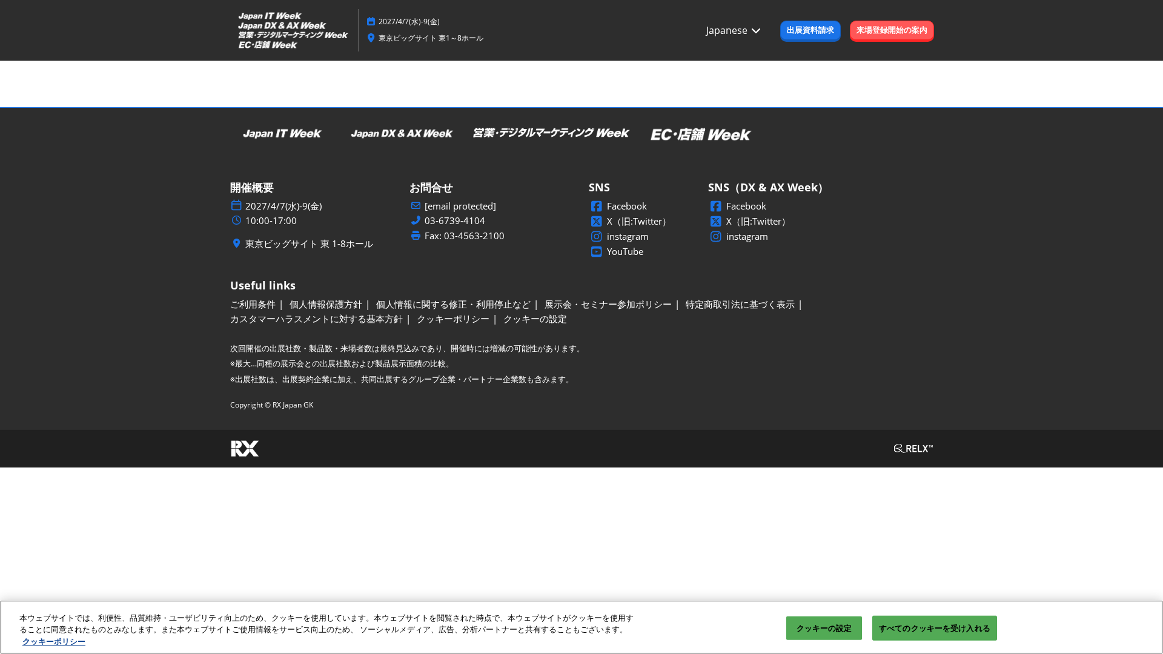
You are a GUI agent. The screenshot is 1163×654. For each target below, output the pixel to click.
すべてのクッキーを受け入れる (934, 627)
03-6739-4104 (455, 220)
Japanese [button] (728, 30)
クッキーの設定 (824, 627)
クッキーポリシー (53, 641)
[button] (810, 30)
